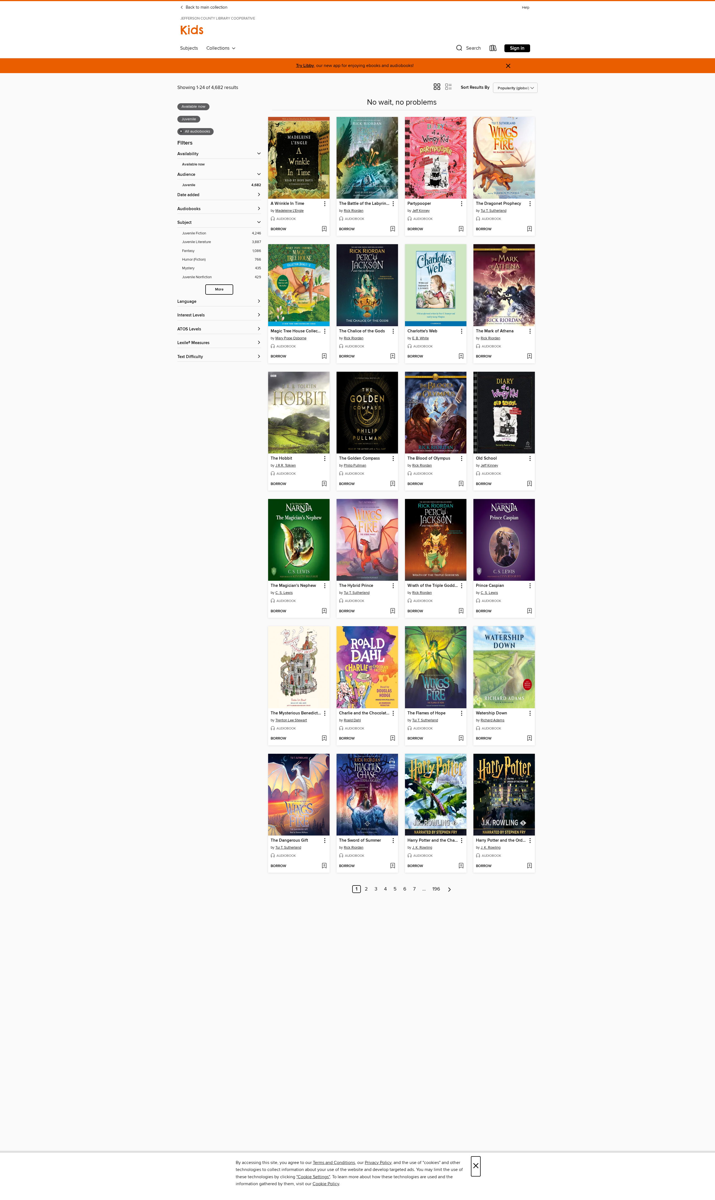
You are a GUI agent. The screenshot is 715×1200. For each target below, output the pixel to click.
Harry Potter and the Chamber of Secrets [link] (433, 840)
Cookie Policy (326, 1184)
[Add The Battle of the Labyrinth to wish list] (392, 229)
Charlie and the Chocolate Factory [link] (364, 713)
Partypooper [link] (419, 203)
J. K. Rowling (422, 847)
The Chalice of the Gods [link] (362, 331)
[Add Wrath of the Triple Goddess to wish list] (460, 611)
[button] (468, 49)
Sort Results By (475, 87)
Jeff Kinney (421, 210)
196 (436, 889)
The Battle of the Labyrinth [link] (364, 203)
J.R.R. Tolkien (285, 465)
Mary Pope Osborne (290, 338)
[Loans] (493, 49)
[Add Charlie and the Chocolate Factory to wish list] (392, 738)
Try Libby (305, 66)
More (219, 289)
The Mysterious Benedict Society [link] (296, 713)
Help (525, 8)
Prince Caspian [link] (490, 585)
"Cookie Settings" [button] (313, 1177)
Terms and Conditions (334, 1162)
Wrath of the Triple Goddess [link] (433, 585)
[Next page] (449, 889)
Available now (193, 164)
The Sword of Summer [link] (360, 840)
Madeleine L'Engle (289, 210)
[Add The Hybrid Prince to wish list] (392, 611)
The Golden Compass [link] (359, 458)
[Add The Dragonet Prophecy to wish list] (529, 229)
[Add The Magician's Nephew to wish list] (324, 611)
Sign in (517, 48)
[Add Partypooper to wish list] (460, 229)
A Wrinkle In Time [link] (287, 203)
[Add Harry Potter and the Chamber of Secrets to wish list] (460, 866)
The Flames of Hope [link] (426, 713)
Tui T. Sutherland (493, 210)
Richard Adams (492, 720)
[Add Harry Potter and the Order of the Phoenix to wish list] (529, 866)
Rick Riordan (353, 210)
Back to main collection (206, 7)
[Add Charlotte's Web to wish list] (460, 356)
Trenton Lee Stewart (291, 720)
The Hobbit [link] (281, 458)
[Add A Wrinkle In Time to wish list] (324, 229)
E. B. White (420, 338)
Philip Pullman (355, 465)
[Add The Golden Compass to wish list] (392, 484)
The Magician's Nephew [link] (293, 585)
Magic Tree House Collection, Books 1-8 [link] (296, 331)
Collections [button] (219, 48)
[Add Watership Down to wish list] (529, 738)
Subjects (189, 48)
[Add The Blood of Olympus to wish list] (460, 484)
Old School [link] (486, 458)
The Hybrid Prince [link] (356, 585)
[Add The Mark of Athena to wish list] (529, 356)
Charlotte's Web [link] (422, 331)
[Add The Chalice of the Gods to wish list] (392, 356)
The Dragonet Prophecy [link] (498, 203)
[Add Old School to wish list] (529, 484)
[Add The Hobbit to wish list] (324, 484)
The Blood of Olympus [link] (428, 458)
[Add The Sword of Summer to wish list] (392, 866)
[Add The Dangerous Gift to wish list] (324, 866)
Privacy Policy (378, 1162)
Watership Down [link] (491, 713)
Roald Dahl (352, 720)
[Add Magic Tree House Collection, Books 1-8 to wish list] (324, 356)
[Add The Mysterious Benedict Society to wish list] (324, 738)
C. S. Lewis (284, 593)
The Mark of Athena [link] (495, 331)
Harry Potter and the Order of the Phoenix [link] (501, 840)
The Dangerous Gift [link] (289, 840)
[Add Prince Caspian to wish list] (529, 611)
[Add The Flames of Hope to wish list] (460, 738)
